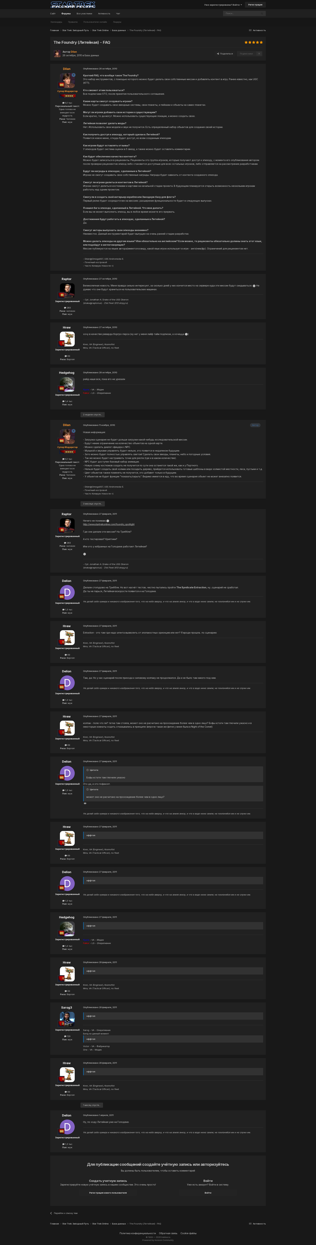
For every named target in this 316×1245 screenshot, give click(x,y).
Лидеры (117, 22)
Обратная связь (168, 1233)
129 (68, 1036)
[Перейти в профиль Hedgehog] (67, 384)
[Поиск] (262, 13)
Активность (104, 13)
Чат (118, 13)
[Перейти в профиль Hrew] (67, 339)
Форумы (66, 13)
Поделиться (226, 53)
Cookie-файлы (189, 1233)
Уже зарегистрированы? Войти (222, 4)
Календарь (56, 22)
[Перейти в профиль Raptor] (67, 290)
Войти (208, 1192)
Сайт (52, 13)
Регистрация (255, 4)
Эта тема (249, 13)
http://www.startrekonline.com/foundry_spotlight (108, 524)
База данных (92, 55)
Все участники (84, 13)
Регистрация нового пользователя (108, 1192)
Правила (73, 22)
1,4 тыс (68, 401)
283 (68, 307)
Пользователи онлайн (95, 22)
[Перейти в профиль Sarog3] (67, 1019)
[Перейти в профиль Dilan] (57, 53)
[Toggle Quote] (87, 770)
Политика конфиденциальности (138, 1233)
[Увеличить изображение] (254, 285)
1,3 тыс (68, 609)
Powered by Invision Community (158, 1240)
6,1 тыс (68, 102)
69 (68, 356)
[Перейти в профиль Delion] (67, 592)
